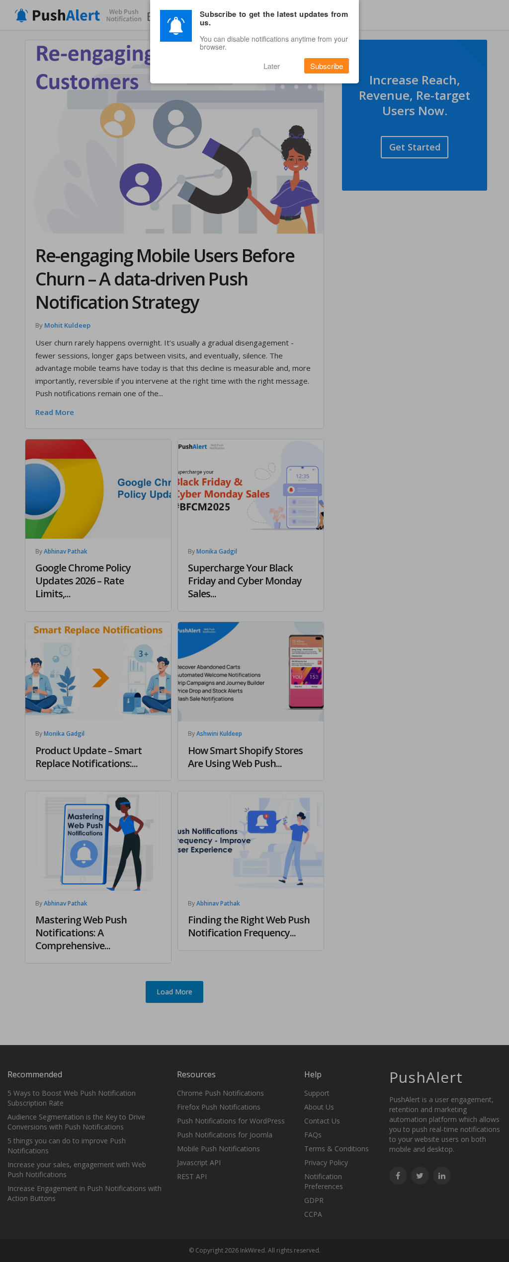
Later (271, 66)
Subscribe (326, 66)
